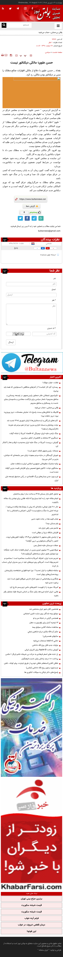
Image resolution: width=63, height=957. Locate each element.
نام (55, 278)
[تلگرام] (32, 362)
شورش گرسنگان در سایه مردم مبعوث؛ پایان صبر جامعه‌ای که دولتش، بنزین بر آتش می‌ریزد (31, 457)
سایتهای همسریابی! (50, 636)
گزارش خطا (30, 206)
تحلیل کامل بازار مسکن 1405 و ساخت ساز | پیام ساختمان (35, 493)
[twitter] (10, 9)
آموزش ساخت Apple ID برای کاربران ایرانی (41, 649)
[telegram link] (34, 218)
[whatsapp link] (41, 218)
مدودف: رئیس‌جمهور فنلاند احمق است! (43, 450)
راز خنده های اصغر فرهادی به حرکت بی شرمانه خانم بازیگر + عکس (31, 654)
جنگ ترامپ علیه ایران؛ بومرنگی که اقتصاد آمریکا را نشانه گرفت (33, 433)
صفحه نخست (57, 52)
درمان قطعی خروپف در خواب (31, 925)
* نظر (54, 300)
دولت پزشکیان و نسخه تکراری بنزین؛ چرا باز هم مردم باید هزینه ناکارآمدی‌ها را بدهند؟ (33, 427)
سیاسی (47, 52)
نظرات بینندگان (50, 240)
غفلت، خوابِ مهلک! (50, 382)
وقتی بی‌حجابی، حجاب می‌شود (50, 32)
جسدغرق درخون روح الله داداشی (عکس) (42, 667)
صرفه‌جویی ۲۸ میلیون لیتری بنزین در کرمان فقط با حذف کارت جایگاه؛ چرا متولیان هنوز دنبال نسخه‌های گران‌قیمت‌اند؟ (31, 551)
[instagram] (25, 8)
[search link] (4, 25)
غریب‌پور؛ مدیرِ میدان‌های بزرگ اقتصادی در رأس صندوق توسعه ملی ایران (31, 478)
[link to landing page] (46, 13)
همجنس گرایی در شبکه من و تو (45, 618)
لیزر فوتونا (31, 931)
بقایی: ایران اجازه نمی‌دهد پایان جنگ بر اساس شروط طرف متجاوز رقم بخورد (31, 593)
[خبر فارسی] (31, 834)
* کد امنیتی (51, 328)
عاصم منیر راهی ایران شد (48, 528)
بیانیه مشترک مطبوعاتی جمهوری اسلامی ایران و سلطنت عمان (34, 463)
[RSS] (3, 9)
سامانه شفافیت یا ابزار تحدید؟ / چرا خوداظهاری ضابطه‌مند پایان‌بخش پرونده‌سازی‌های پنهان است (31, 572)
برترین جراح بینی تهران (31, 899)
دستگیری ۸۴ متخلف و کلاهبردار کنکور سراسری (39, 437)
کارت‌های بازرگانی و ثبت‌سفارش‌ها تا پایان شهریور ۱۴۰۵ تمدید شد (32, 420)
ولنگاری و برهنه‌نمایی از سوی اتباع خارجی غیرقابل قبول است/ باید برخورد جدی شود (32, 580)
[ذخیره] (11, 55)
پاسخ (16, 248)
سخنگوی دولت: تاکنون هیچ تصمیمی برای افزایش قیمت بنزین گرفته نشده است (31, 470)
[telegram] (18, 8)
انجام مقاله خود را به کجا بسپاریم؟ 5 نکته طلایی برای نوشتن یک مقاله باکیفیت (31, 500)
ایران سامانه (43, 950)
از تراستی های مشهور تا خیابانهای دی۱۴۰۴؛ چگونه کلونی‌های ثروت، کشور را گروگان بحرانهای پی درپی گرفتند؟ (32, 539)
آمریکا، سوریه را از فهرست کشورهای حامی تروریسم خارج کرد (34, 587)
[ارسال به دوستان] (6, 55)
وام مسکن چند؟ (52, 523)
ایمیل (54, 289)
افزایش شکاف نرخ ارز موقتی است (45, 532)
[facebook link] (27, 218)
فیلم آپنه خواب (32, 918)
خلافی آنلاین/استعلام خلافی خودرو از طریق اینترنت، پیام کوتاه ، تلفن (31, 663)
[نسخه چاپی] (2, 55)
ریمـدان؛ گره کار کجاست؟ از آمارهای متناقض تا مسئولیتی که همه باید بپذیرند (31, 389)
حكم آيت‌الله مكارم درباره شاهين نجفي (43, 631)
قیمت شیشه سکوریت (31, 905)
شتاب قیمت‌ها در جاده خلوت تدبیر (44, 519)
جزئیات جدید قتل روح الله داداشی (45, 645)
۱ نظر (50, 42)
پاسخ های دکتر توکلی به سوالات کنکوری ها (41, 672)
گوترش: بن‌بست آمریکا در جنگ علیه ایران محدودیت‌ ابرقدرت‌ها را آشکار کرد (30, 444)
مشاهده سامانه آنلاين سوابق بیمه (45, 627)
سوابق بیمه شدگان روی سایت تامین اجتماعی (40, 613)
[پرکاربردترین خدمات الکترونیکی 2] (31, 727)
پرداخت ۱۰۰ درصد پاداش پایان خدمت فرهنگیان (40, 658)
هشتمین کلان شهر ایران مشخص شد (43, 609)
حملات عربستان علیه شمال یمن (46, 545)
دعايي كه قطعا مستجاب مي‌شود (45, 640)
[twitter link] (20, 218)
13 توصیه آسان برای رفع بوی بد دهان (43, 622)
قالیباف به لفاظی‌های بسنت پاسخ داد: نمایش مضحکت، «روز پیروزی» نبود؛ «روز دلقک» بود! (31, 414)
